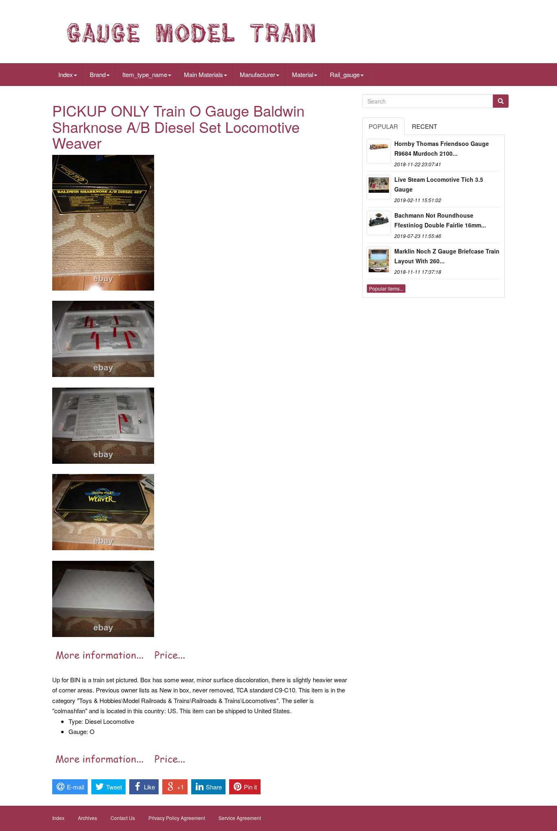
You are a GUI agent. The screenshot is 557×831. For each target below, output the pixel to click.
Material (302, 74)
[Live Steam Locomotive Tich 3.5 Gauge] (379, 187)
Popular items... (386, 288)
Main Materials (203, 74)
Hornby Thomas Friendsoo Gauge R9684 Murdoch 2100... (441, 148)
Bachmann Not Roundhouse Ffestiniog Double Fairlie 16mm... (440, 220)
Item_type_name (144, 74)
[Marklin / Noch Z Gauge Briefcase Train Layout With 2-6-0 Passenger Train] (379, 259)
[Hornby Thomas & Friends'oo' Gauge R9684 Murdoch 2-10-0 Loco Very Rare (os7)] (379, 151)
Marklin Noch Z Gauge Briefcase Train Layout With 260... (447, 256)
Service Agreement (240, 817)
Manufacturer (257, 74)
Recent (424, 126)
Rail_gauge (345, 74)
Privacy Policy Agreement (176, 817)
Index (65, 74)
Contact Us (123, 817)
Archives (87, 817)
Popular (383, 126)
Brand (98, 74)
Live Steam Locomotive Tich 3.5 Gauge (438, 184)
